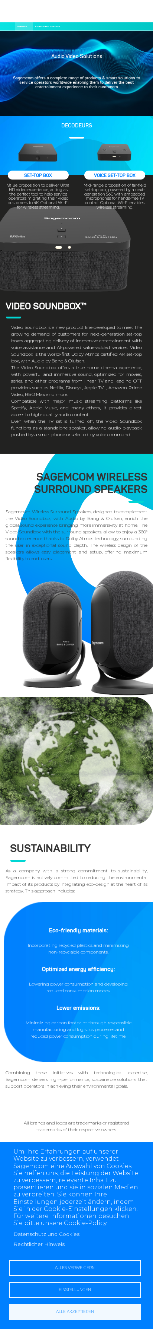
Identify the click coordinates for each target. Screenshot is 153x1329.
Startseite (22, 26)
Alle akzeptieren (75, 1311)
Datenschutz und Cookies (46, 1234)
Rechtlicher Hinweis (39, 1244)
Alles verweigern (75, 1267)
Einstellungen (75, 1289)
